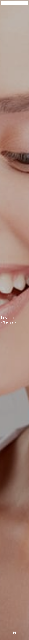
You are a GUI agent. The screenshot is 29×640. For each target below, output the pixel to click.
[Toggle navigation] (26, 3)
